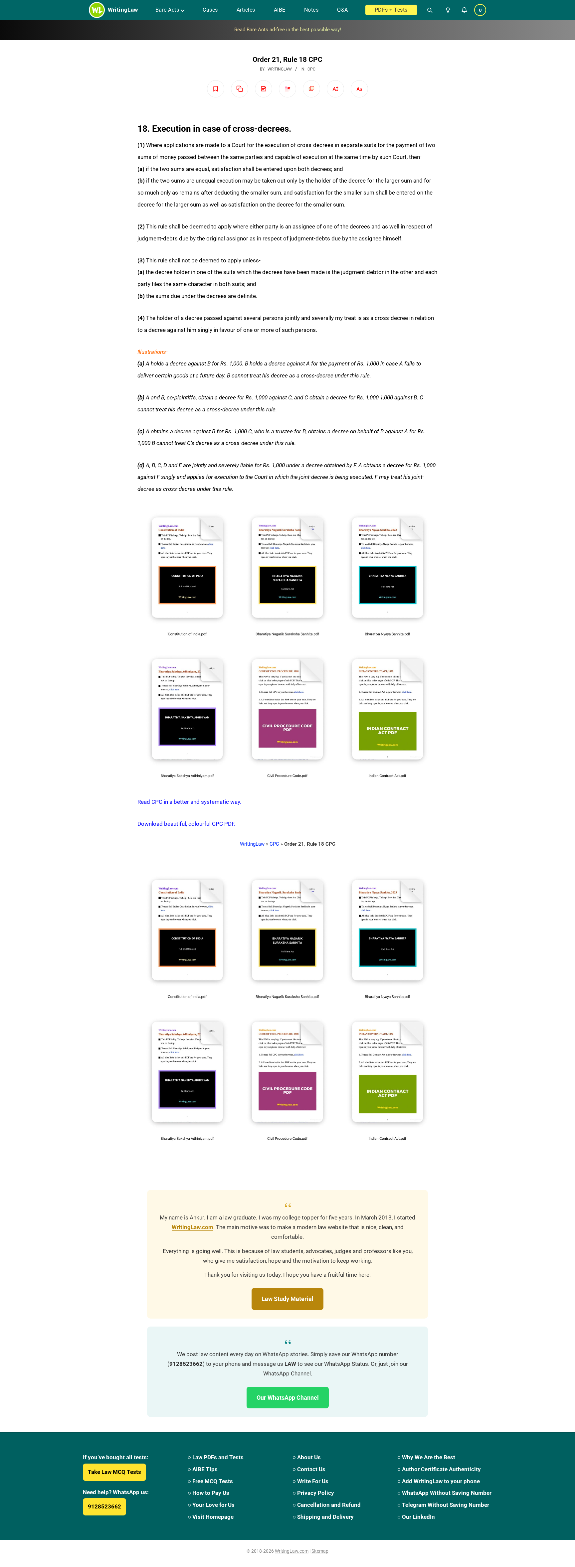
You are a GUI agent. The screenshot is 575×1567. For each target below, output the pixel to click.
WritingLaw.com (192, 1227)
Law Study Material (287, 1298)
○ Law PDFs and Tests (216, 1457)
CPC (311, 69)
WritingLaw (252, 844)
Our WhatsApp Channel (288, 1397)
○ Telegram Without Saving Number (443, 1504)
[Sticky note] (263, 88)
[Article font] (359, 88)
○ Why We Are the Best (426, 1457)
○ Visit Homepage (211, 1516)
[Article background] (311, 88)
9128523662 (104, 1506)
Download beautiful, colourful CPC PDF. (186, 823)
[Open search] (427, 10)
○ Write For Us (310, 1481)
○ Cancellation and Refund (326, 1504)
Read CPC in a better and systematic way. (189, 801)
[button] (446, 10)
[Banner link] (287, 30)
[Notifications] (464, 10)
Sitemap (319, 1551)
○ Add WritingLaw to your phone (438, 1481)
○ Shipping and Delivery (323, 1516)
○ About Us (306, 1457)
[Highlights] (287, 88)
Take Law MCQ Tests (114, 1472)
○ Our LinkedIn (416, 1516)
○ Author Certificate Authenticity (439, 1469)
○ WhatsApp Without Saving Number (444, 1493)
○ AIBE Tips (203, 1469)
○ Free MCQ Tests (210, 1481)
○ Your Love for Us (211, 1504)
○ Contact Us (308, 1469)
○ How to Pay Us (208, 1493)
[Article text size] (335, 88)
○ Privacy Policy (313, 1493)
